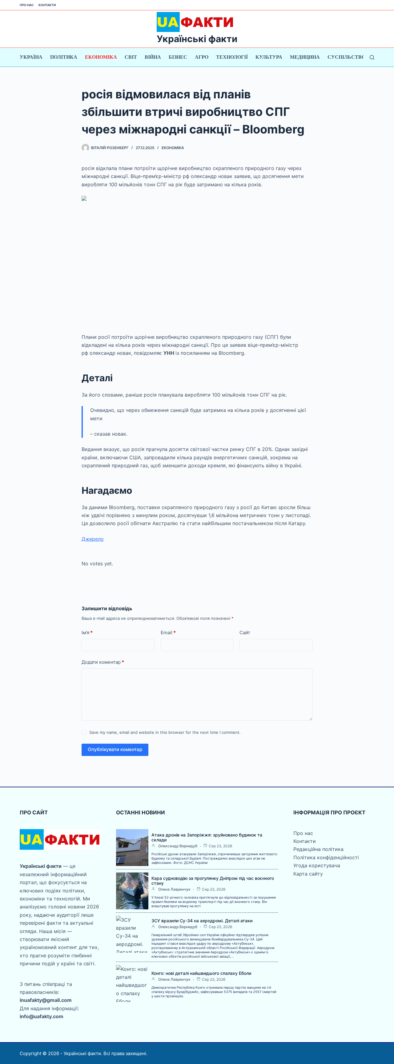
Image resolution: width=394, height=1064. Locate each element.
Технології (232, 57)
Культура (268, 57)
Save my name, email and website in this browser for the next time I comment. (165, 732)
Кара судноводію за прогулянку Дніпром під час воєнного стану (212, 881)
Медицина (305, 57)
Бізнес (178, 57)
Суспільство (346, 57)
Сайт (244, 632)
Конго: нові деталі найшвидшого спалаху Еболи (201, 973)
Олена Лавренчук (174, 889)
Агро (201, 57)
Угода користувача (316, 865)
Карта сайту (308, 874)
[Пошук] (372, 57)
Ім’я (87, 632)
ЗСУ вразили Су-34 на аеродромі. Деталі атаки (201, 920)
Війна (153, 57)
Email (168, 632)
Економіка (101, 57)
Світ (131, 57)
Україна (31, 57)
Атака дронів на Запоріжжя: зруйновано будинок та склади (206, 837)
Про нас (27, 5)
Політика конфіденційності (326, 857)
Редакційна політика (318, 849)
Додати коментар (103, 662)
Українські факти (197, 38)
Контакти (47, 5)
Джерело (93, 539)
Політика (63, 57)
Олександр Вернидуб (177, 846)
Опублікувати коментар (115, 749)
